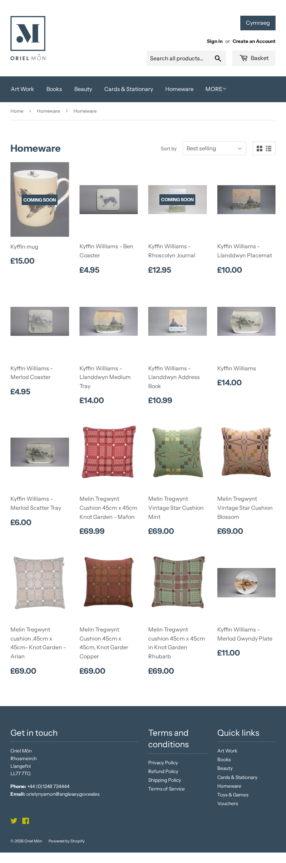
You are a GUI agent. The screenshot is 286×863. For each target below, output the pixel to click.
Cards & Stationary (128, 88)
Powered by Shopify (66, 841)
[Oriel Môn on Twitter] (13, 822)
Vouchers (227, 803)
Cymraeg (258, 22)
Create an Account (254, 41)
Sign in (215, 41)
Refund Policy (163, 771)
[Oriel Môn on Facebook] (25, 822)
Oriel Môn (33, 841)
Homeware (179, 88)
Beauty (83, 88)
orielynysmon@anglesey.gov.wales (62, 794)
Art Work (22, 88)
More (214, 88)
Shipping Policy (164, 780)
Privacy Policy (163, 762)
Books (54, 88)
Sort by (168, 148)
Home (16, 111)
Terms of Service (166, 789)
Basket (259, 57)
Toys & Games (232, 794)
